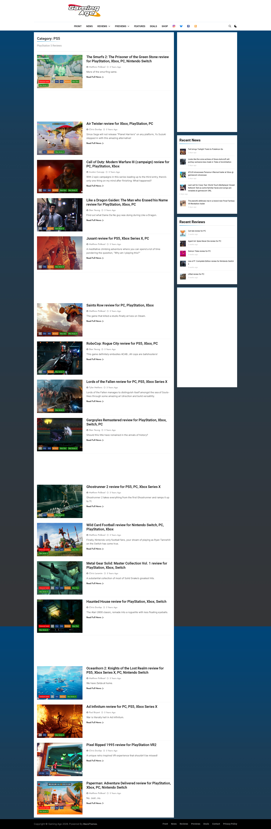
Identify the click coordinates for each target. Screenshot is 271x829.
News (89, 26)
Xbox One (75, 81)
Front (78, 26)
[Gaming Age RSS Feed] (195, 26)
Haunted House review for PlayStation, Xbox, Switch (126, 602)
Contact (216, 824)
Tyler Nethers (95, 387)
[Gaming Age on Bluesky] (181, 26)
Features (139, 26)
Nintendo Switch (44, 81)
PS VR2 (41, 773)
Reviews (102, 26)
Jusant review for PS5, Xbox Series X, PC (117, 238)
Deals (153, 26)
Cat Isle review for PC (197, 231)
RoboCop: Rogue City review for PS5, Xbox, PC (122, 343)
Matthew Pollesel (97, 66)
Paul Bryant (94, 712)
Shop (165, 26)
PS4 (57, 81)
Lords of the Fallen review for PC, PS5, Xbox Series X (126, 382)
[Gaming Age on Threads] (174, 26)
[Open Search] (230, 26)
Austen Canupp (96, 172)
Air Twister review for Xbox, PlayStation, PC (119, 124)
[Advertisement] (180, 10)
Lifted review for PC (196, 274)
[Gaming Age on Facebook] (188, 26)
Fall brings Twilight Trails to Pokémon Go (205, 149)
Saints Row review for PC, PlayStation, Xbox (120, 305)
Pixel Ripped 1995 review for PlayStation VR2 (121, 745)
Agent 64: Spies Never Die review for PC (204, 241)
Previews (120, 26)
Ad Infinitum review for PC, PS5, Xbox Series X (121, 707)
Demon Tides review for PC (199, 251)
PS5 (61, 81)
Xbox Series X (43, 85)
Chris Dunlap (95, 129)
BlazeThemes (90, 824)
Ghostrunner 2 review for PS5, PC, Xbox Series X (123, 487)
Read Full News (93, 76)
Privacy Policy (230, 824)
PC (52, 81)
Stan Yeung (94, 210)
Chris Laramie (96, 573)
